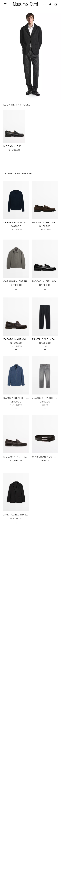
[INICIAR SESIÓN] (50, 4)
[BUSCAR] (45, 4)
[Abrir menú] (5, 4)
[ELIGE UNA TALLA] (14, 156)
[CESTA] (56, 4)
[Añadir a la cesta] (16, 233)
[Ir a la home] (25, 4)
